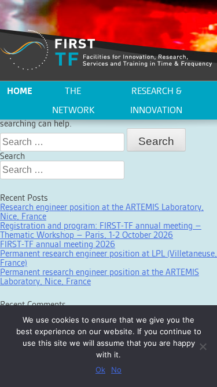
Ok (100, 369)
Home (19, 90)
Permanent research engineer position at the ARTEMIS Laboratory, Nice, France (99, 276)
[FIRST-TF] (106, 50)
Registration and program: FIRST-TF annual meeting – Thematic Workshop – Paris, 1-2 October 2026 (100, 230)
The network (73, 100)
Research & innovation (156, 100)
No (116, 369)
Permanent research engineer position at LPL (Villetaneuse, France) (108, 257)
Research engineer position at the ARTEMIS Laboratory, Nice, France (102, 211)
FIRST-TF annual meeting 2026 (57, 244)
